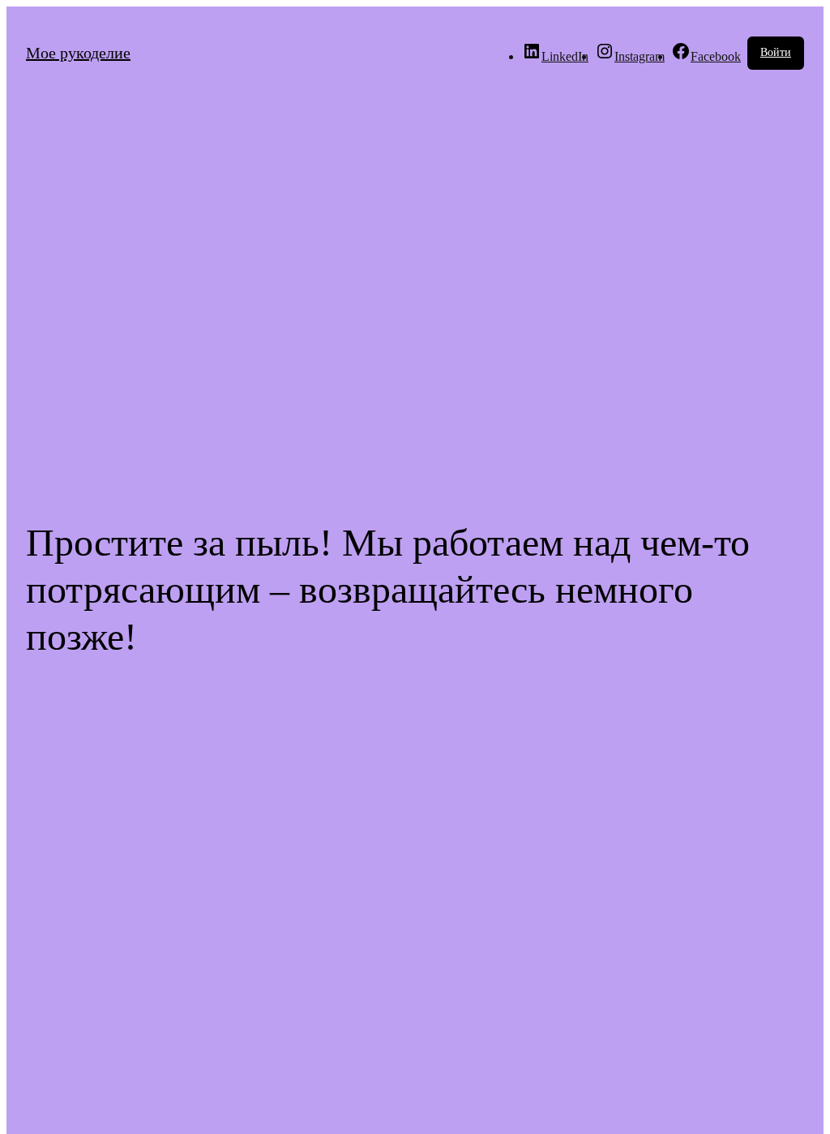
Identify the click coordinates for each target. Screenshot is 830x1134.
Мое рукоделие (78, 53)
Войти (775, 52)
